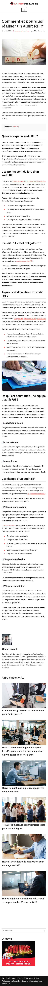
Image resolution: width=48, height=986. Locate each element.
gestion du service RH (24, 261)
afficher (15, 127)
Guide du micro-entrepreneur (32, 981)
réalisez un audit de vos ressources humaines (29, 181)
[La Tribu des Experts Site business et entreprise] (24, 4)
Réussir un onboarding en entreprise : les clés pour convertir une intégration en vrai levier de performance (22, 751)
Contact (37, 978)
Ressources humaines (21, 31)
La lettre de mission (9, 525)
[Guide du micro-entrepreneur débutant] (18, 966)
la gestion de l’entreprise (36, 494)
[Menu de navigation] (24, 10)
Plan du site (6, 984)
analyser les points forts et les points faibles (30, 318)
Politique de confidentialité (11, 981)
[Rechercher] (43, 930)
